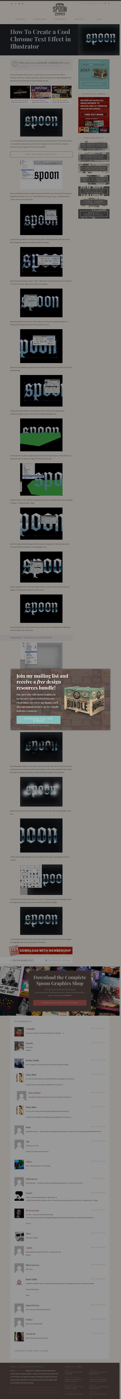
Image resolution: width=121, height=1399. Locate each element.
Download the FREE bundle (38, 720)
